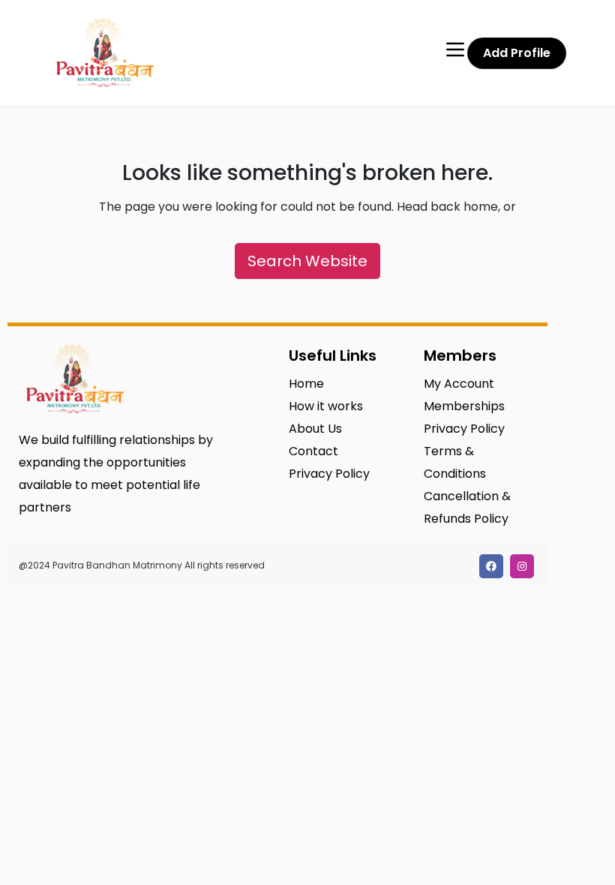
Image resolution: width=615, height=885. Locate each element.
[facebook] (491, 566)
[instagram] (522, 566)
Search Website (308, 261)
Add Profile (516, 53)
